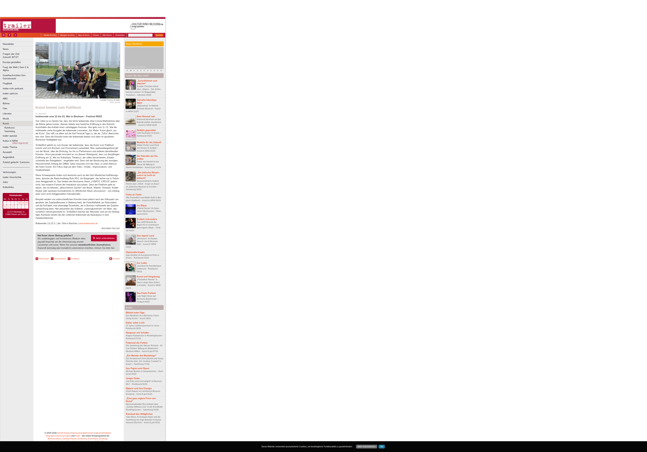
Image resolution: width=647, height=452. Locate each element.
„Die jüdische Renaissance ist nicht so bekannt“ (148, 175)
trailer (77, 436)
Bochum (51, 439)
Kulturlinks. (8, 187)
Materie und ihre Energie (139, 388)
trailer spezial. (10, 135)
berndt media (63, 433)
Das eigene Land (145, 235)
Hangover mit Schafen (137, 332)
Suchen (159, 35)
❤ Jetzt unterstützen (104, 238)
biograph (50, 436)
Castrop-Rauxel (69, 439)
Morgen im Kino (67, 35)
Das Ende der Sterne (135, 67)
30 (27, 203)
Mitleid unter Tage (135, 312)
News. (6, 49)
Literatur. (7, 113)
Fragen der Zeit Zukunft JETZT (18, 55)
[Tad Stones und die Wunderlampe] (141, 71)
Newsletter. (8, 44)
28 (19, 203)
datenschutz (88, 433)
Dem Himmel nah (146, 116)
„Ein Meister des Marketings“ (141, 355)
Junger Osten (133, 378)
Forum (96, 35)
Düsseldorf (93, 439)
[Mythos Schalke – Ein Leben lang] (144, 71)
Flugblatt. (8, 83)
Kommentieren (60, 259)
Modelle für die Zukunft (149, 142)
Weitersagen (44, 259)
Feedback (75, 259)
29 (23, 203)
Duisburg (103, 439)
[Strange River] (157, 71)
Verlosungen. (10, 172)
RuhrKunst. (9, 127)
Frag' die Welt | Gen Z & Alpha (15, 69)
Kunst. (6, 123)
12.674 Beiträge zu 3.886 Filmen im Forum (15, 213)
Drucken (116, 259)
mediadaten (105, 433)
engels (67, 436)
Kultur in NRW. (10, 140)
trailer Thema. (10, 147)
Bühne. (6, 103)
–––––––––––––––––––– (16, 167)
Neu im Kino (83, 35)
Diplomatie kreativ (135, 252)
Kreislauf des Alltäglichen (139, 414)
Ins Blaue (142, 205)
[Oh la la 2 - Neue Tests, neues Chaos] (134, 71)
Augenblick (8, 157)
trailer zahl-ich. (10, 93)
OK (381, 446)
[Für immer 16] (154, 71)
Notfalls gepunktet (146, 130)
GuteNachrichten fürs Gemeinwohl (14, 77)
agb (97, 433)
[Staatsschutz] (151, 71)
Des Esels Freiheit (146, 293)
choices (59, 436)
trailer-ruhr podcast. (13, 88)
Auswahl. (7, 152)
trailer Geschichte (12, 177)
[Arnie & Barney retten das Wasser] (161, 71)
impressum (76, 433)
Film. (5, 108)
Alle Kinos (107, 35)
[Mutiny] (137, 71)
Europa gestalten (12, 62)
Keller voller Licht (135, 322)
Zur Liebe (142, 263)
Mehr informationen (367, 446)
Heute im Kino (50, 35)
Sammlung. (10, 131)
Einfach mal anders (147, 219)
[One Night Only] (127, 71)
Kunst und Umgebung (148, 276)
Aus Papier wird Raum (137, 368)
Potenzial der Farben (137, 343)
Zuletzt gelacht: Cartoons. (16, 162)
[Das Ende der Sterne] (130, 71)
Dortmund (82, 439)
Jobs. (5, 182)
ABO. (5, 98)
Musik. (6, 118)
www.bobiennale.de (88, 223)
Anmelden (120, 35)
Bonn (58, 439)
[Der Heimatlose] (147, 71)
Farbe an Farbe (134, 194)
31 (5, 207)
